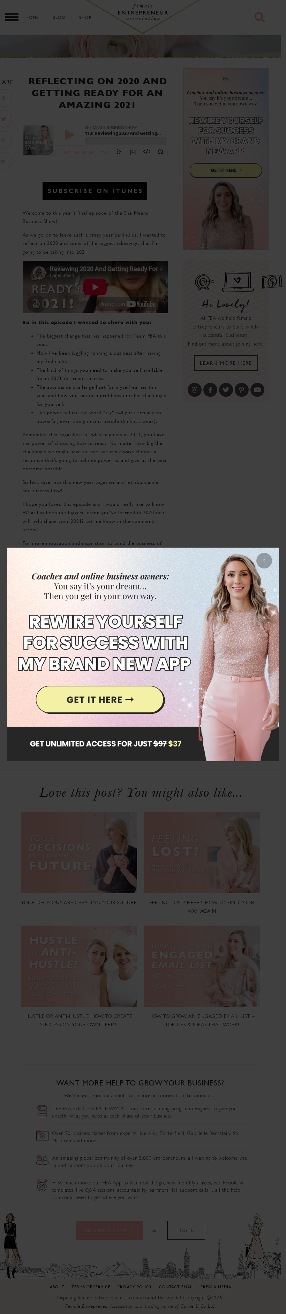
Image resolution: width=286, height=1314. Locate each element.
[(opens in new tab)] (143, 657)
